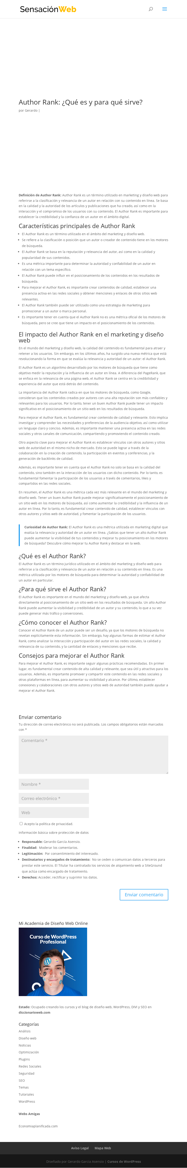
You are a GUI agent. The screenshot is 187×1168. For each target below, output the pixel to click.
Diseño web (27, 1038)
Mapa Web (103, 1148)
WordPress (27, 1101)
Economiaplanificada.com (38, 1126)
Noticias (25, 1045)
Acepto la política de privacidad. (48, 824)
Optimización (29, 1052)
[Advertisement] (93, 65)
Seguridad (26, 1073)
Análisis (25, 1031)
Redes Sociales (30, 1066)
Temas (24, 1087)
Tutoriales (26, 1094)
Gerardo (31, 110)
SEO (22, 1080)
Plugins (24, 1059)
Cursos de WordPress (124, 1161)
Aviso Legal (80, 1148)
